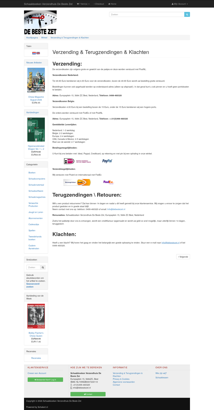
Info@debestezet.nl (116, 209)
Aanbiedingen (32, 112)
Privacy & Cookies (121, 378)
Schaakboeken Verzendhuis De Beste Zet (48, 4)
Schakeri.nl (43, 406)
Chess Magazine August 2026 (36, 98)
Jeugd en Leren (36, 212)
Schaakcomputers (37, 178)
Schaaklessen (161, 377)
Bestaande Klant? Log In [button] (46, 379)
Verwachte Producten (33, 204)
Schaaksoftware (36, 190)
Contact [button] (89, 394)
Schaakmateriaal (36, 184)
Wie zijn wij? (161, 373)
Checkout (99, 3)
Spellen (32, 230)
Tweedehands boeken (35, 238)
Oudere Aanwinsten (34, 247)
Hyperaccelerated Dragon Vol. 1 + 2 (36, 147)
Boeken (32, 172)
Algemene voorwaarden (124, 381)
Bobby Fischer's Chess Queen (36, 334)
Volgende (183, 256)
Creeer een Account (37, 373)
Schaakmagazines (37, 196)
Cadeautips (34, 224)
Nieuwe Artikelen (34, 62)
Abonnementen (36, 218)
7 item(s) (83, 3)
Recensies (36, 358)
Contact (116, 384)
